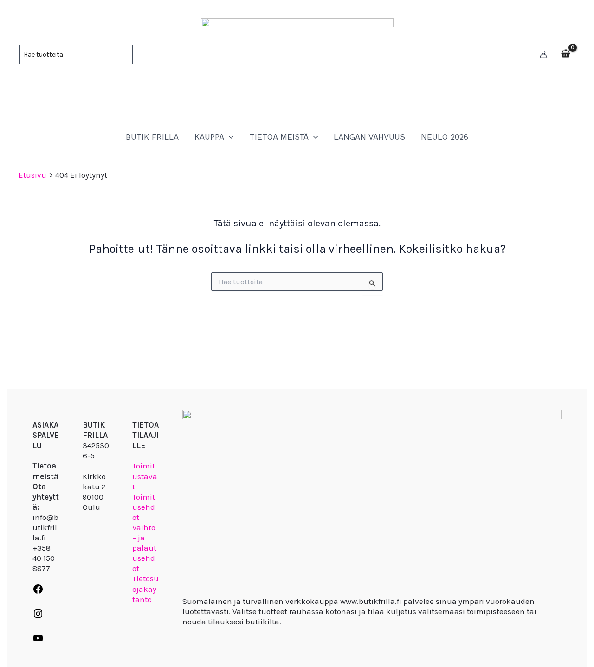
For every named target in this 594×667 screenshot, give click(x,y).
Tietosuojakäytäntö (145, 588)
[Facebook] (38, 591)
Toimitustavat (144, 476)
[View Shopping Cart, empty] (566, 54)
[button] (228, 137)
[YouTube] (38, 641)
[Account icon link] (543, 54)
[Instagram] (38, 616)
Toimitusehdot (143, 507)
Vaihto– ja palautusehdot (144, 548)
